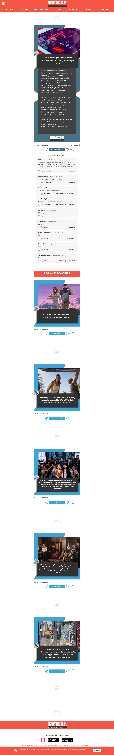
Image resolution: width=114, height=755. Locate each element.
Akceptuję (97, 750)
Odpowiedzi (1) (61, 193)
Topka (25, 9)
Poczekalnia (41, 9)
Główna (9, 9)
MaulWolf (77, 145)
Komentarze (57, 149)
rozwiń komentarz (51, 168)
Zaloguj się (50, 155)
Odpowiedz (71, 171)
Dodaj (88, 9)
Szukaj (73, 9)
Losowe (57, 9)
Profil (104, 9)
